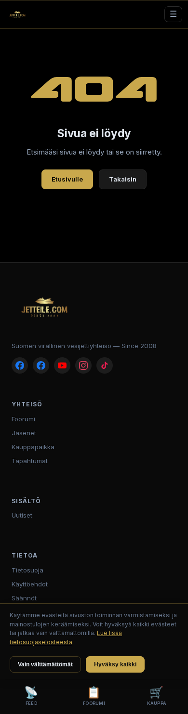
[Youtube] (62, 365)
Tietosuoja (27, 570)
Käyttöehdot (30, 584)
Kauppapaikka (33, 447)
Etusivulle (67, 179)
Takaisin (122, 179)
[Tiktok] (104, 365)
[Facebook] (20, 365)
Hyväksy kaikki (115, 664)
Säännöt (24, 598)
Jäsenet (24, 433)
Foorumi (23, 419)
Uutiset (22, 515)
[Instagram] (83, 365)
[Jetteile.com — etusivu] (17, 14)
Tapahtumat (30, 461)
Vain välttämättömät (45, 664)
